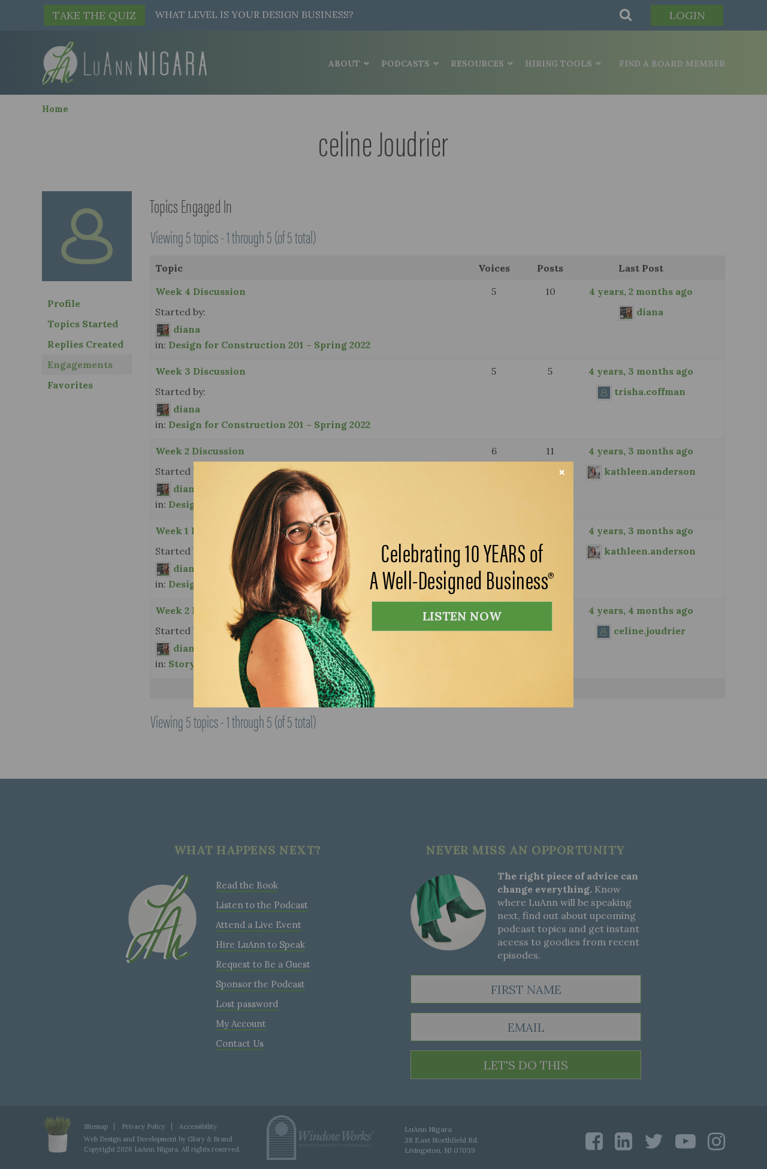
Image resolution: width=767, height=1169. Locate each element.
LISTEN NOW (462, 615)
